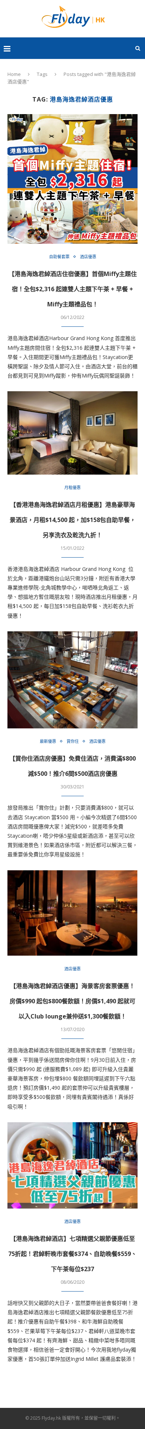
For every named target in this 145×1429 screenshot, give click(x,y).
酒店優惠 (88, 256)
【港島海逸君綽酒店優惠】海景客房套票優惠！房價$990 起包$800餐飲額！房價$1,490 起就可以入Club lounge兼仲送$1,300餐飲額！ (72, 1001)
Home (14, 74)
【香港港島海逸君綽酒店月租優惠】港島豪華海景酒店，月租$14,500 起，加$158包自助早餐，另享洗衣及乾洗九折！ (73, 520)
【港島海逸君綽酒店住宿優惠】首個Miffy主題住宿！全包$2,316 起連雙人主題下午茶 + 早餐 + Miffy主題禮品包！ (73, 289)
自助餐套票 (59, 256)
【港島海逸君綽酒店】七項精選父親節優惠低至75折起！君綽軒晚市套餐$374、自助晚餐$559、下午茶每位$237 (72, 1253)
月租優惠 (72, 487)
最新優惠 (48, 741)
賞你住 (73, 741)
